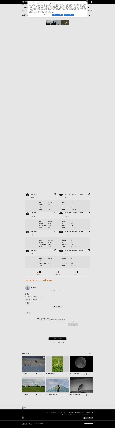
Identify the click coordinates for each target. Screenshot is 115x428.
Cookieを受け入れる (69, 14)
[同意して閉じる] (87, 1)
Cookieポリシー (41, 11)
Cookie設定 (46, 14)
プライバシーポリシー (44, 12)
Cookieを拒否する (57, 14)
